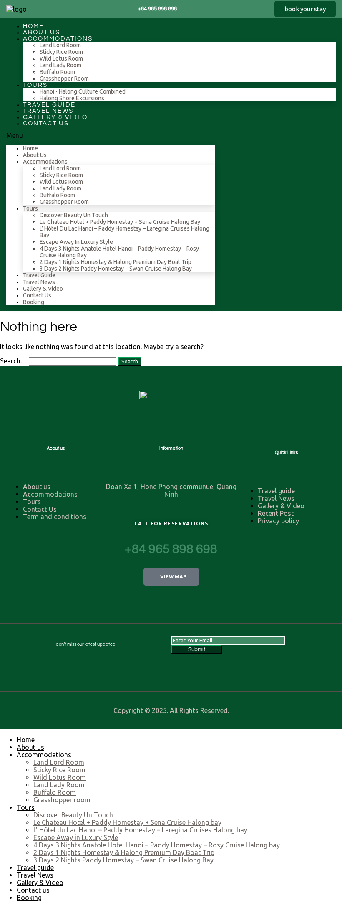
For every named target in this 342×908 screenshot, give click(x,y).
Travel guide (39, 275)
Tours (35, 85)
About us (35, 155)
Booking (33, 302)
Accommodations (58, 39)
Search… (13, 361)
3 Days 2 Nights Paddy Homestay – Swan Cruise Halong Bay (116, 268)
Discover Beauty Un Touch (74, 215)
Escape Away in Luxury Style (76, 241)
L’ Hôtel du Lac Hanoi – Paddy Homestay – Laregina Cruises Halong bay (140, 830)
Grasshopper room (64, 78)
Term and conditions (54, 516)
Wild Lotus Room (61, 58)
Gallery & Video (43, 288)
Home (30, 148)
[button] (305, 9)
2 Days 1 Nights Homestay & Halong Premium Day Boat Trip (115, 262)
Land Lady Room (60, 65)
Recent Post (276, 513)
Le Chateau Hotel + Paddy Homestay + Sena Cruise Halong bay (120, 221)
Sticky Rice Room (61, 51)
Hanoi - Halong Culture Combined (83, 91)
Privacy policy (278, 521)
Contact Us (40, 509)
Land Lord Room (60, 45)
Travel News (39, 282)
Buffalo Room (57, 71)
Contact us (46, 123)
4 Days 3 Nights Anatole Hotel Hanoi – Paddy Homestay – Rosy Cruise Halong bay (156, 845)
